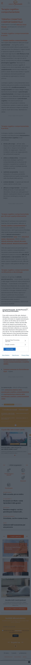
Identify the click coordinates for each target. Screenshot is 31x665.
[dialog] (15, 333)
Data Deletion (5, 355)
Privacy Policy (25, 355)
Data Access (15, 355)
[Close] (27, 310)
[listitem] (15, 340)
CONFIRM (9, 349)
